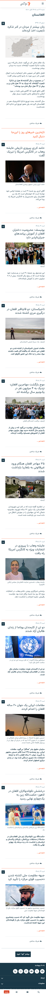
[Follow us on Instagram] (26, 971)
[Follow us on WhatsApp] (20, 971)
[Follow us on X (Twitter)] (37, 971)
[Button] (36, 123)
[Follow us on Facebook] (42, 971)
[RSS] (15, 971)
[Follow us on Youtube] (31, 971)
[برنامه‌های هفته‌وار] (16, 992)
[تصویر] (27, 992)
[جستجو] (38, 992)
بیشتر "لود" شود (23, 954)
